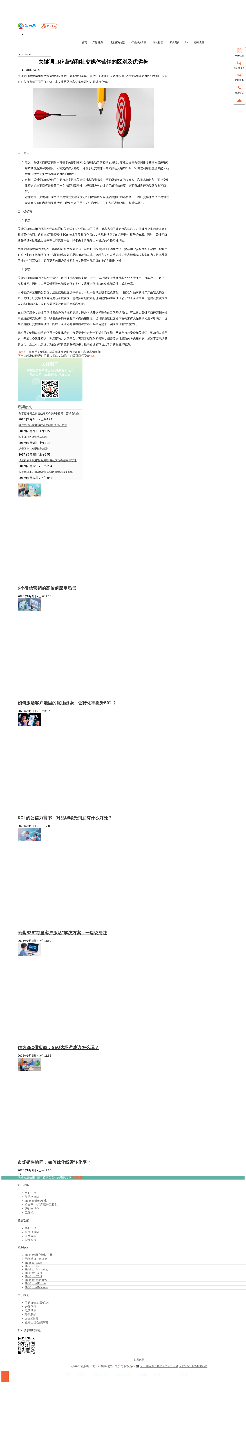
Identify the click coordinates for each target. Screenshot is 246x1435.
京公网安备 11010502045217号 (159, 1366)
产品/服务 (97, 42)
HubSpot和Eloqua (35, 1283)
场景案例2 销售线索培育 (33, 437)
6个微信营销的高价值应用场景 (47, 588)
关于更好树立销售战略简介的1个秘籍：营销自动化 (49, 413)
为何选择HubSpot (36, 1258)
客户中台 (30, 1192)
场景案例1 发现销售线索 (33, 448)
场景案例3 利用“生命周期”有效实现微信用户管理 (48, 460)
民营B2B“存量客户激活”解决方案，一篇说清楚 (62, 932)
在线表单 (30, 1235)
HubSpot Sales (33, 1272)
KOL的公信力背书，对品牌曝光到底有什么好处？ (65, 817)
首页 (84, 42)
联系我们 (78, 1177)
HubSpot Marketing (36, 1269)
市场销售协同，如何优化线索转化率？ (54, 1162)
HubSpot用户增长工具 (38, 1254)
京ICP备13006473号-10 (193, 1366)
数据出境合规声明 (36, 1322)
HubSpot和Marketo (36, 1287)
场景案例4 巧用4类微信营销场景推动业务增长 (46, 472)
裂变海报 (30, 1239)
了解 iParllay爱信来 (37, 1302)
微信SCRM (32, 1196)
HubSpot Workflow (36, 1279)
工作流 (29, 1212)
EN (186, 42)
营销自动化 (32, 1208)
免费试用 (199, 42)
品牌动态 (30, 1310)
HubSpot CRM (33, 1262)
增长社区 (158, 42)
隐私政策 (139, 1359)
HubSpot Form (33, 1266)
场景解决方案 (117, 42)
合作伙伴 (30, 1306)
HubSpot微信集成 (36, 1200)
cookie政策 (31, 1318)
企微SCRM (32, 1231)
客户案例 (174, 42)
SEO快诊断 (239, 68)
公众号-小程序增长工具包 (41, 1204)
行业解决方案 (138, 42)
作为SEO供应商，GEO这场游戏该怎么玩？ (58, 1047)
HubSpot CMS (33, 1276)
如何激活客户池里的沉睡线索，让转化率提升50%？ (67, 702)
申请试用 (239, 55)
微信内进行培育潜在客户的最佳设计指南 (43, 425)
